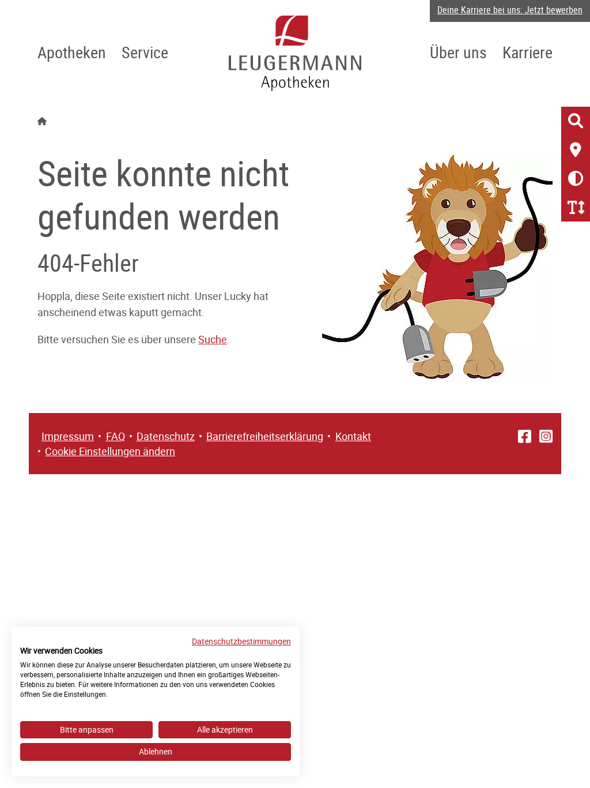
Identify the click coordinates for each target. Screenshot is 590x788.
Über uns (458, 52)
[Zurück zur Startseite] (295, 53)
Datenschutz (166, 436)
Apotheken (71, 52)
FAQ (115, 436)
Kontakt (353, 436)
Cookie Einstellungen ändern (110, 451)
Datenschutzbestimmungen (241, 641)
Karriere (527, 52)
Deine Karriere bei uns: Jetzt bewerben (510, 9)
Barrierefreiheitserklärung (264, 436)
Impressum (67, 436)
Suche (212, 339)
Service (145, 52)
